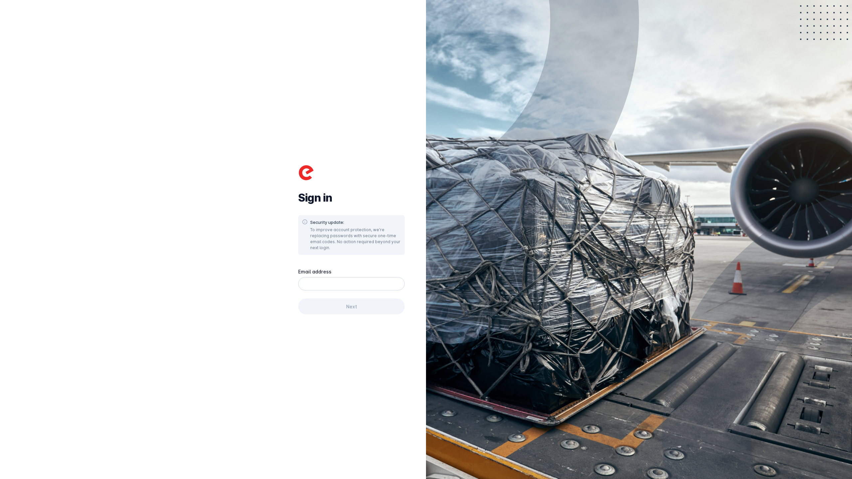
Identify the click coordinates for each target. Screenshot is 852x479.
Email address (314, 271)
